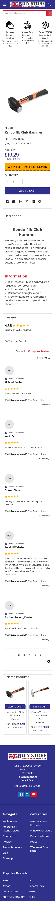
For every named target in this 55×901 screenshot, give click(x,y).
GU (30, 880)
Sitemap (8, 858)
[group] (27, 326)
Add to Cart (15, 706)
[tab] (20, 352)
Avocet (7, 886)
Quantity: (11, 175)
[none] (27, 100)
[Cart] (50, 4)
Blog (5, 852)
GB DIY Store (10, 891)
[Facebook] (7, 201)
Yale (5, 880)
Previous (6, 708)
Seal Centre (10, 821)
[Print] (20, 201)
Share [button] (43, 400)
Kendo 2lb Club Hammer (15, 714)
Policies (7, 841)
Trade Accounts (12, 847)
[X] (26, 201)
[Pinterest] (39, 201)
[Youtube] (34, 794)
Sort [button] (7, 341)
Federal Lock (36, 886)
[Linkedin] (33, 201)
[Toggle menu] (4, 4)
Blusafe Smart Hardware (38, 823)
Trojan (32, 891)
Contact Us (9, 836)
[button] (10, 34)
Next (49, 708)
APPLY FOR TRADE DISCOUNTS (27, 167)
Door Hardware (39, 836)
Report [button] (36, 400)
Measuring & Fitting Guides (11, 828)
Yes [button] (30, 400)
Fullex (32, 897)
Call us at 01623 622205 (27, 786)
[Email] (14, 201)
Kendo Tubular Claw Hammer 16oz (40, 715)
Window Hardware (41, 830)
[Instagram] (27, 794)
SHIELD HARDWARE (14, 897)
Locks (33, 841)
